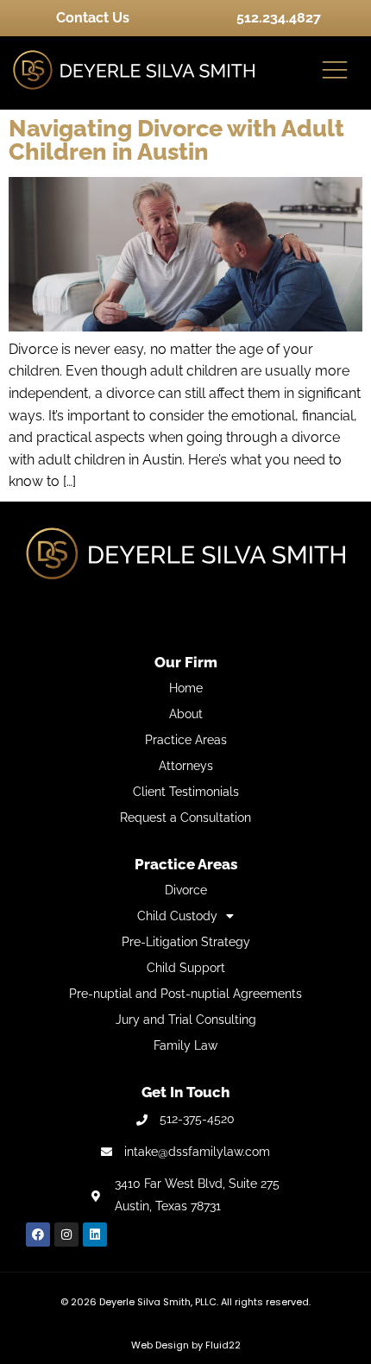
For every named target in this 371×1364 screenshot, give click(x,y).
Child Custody (177, 916)
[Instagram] (66, 1234)
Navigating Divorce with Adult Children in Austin (176, 140)
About (186, 714)
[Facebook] (38, 1234)
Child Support (186, 968)
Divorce (186, 890)
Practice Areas (186, 740)
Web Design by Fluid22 (186, 1345)
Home (186, 688)
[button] (334, 71)
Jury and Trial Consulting (186, 1019)
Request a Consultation (185, 817)
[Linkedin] (95, 1234)
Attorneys (186, 766)
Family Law (185, 1045)
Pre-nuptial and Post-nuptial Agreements (185, 994)
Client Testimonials (186, 792)
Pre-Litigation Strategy (186, 942)
